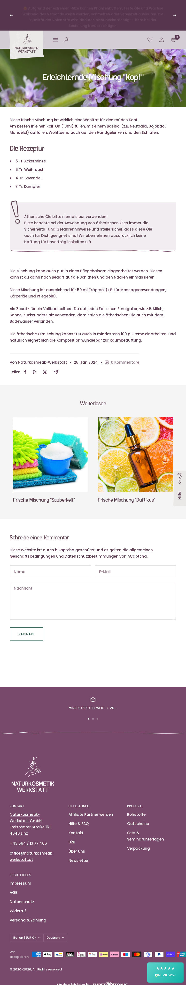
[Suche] (66, 39)
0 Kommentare (125, 362)
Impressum (20, 883)
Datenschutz (22, 901)
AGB (13, 892)
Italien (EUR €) (24, 937)
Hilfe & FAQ (79, 823)
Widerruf (18, 910)
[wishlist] (150, 40)
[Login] (161, 40)
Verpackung (138, 848)
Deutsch (53, 937)
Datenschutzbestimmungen (91, 556)
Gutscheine (138, 823)
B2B (72, 842)
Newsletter (79, 860)
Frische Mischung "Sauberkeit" (44, 500)
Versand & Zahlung (28, 920)
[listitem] (25, 372)
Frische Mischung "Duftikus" (126, 500)
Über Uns (77, 851)
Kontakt (76, 832)
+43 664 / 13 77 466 (28, 843)
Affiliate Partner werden (91, 814)
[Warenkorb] (173, 40)
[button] (165, 972)
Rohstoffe (136, 814)
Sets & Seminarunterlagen (145, 836)
